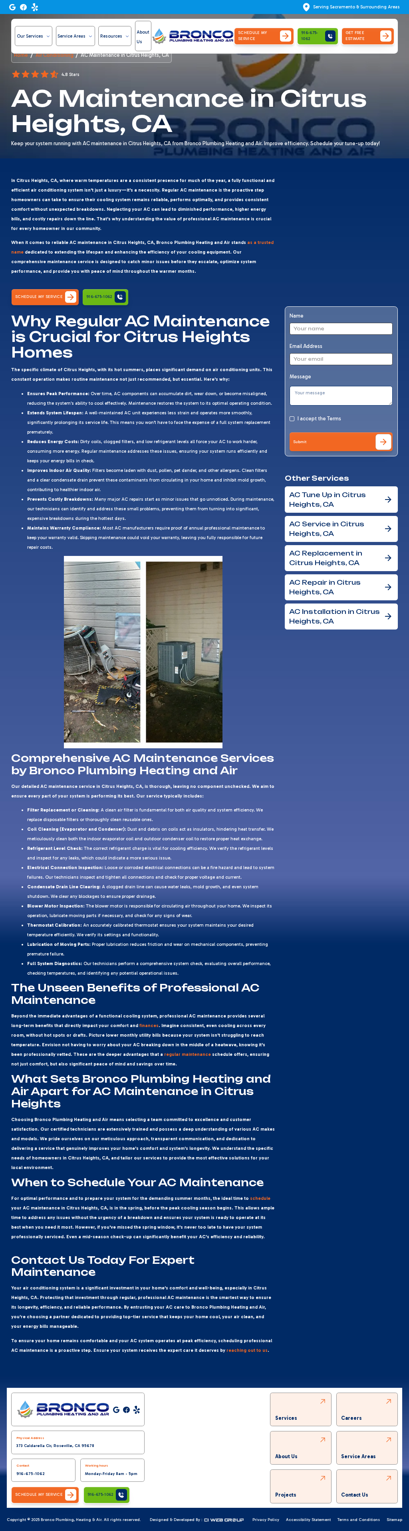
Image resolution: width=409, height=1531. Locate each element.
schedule (260, 1198)
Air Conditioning (54, 55)
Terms (334, 419)
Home (21, 55)
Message (300, 377)
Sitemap (394, 1519)
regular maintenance (187, 1054)
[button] (34, 36)
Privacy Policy (265, 1519)
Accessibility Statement (308, 1519)
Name (297, 316)
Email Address (306, 346)
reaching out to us (247, 1350)
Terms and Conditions (359, 1519)
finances (149, 1025)
